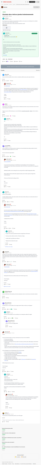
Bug (6, 59)
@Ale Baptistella (7, 266)
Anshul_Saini (8, 264)
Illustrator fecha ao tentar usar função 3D (8, 442)
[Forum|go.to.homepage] (7, 2)
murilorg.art (6, 18)
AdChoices (34, 463)
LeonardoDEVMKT (7, 145)
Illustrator (10, 4)
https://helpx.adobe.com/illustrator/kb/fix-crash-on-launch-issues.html (14, 211)
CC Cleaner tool (23, 359)
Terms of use (9, 463)
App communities (6, 4)
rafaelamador (8, 118)
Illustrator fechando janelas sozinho (7, 428)
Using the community (4, 463)
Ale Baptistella (7, 251)
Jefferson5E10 (7, 74)
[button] (1, 2)
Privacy (13, 463)
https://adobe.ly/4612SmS (23, 89)
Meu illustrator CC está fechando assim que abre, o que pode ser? (11, 437)
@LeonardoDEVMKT (8, 161)
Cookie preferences (17, 463)
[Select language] (28, 2)
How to (4, 59)
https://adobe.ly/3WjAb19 (7, 91)
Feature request (10, 59)
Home (2, 4)
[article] (20, 78)
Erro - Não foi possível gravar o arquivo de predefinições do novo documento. (13, 446)
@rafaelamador (8, 206)
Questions (14, 4)
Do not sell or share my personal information (26, 463)
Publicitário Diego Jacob (8, 291)
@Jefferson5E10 (8, 85)
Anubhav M (8, 83)
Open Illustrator (36, 7)
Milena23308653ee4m (8, 302)
